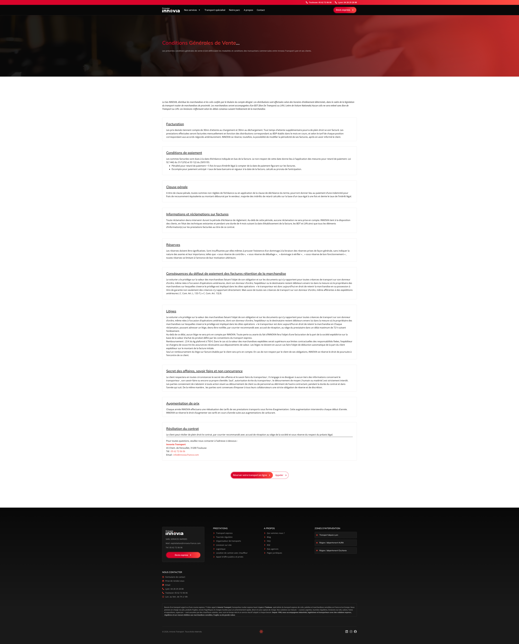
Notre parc (234, 10)
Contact (261, 10)
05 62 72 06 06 (178, 451)
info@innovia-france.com (186, 454)
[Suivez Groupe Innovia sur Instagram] (351, 631)
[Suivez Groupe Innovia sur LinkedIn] (346, 631)
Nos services (190, 10)
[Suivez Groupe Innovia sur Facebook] (355, 631)
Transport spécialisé (214, 10)
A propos (248, 10)
